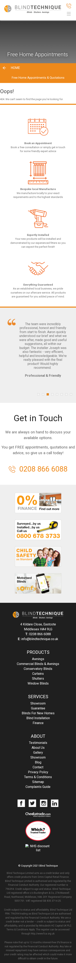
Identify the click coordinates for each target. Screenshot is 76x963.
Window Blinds (38, 683)
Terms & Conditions (38, 777)
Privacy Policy (38, 772)
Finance (38, 723)
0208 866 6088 (43, 469)
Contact (38, 767)
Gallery (38, 752)
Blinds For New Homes (38, 713)
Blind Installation (38, 718)
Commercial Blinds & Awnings (38, 664)
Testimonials (38, 743)
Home (15, 68)
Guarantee (38, 708)
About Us (38, 748)
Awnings (38, 659)
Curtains (38, 674)
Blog (38, 762)
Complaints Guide (38, 787)
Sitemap (38, 782)
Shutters (38, 678)
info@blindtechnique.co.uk (39, 639)
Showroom (38, 703)
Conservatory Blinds (38, 669)
